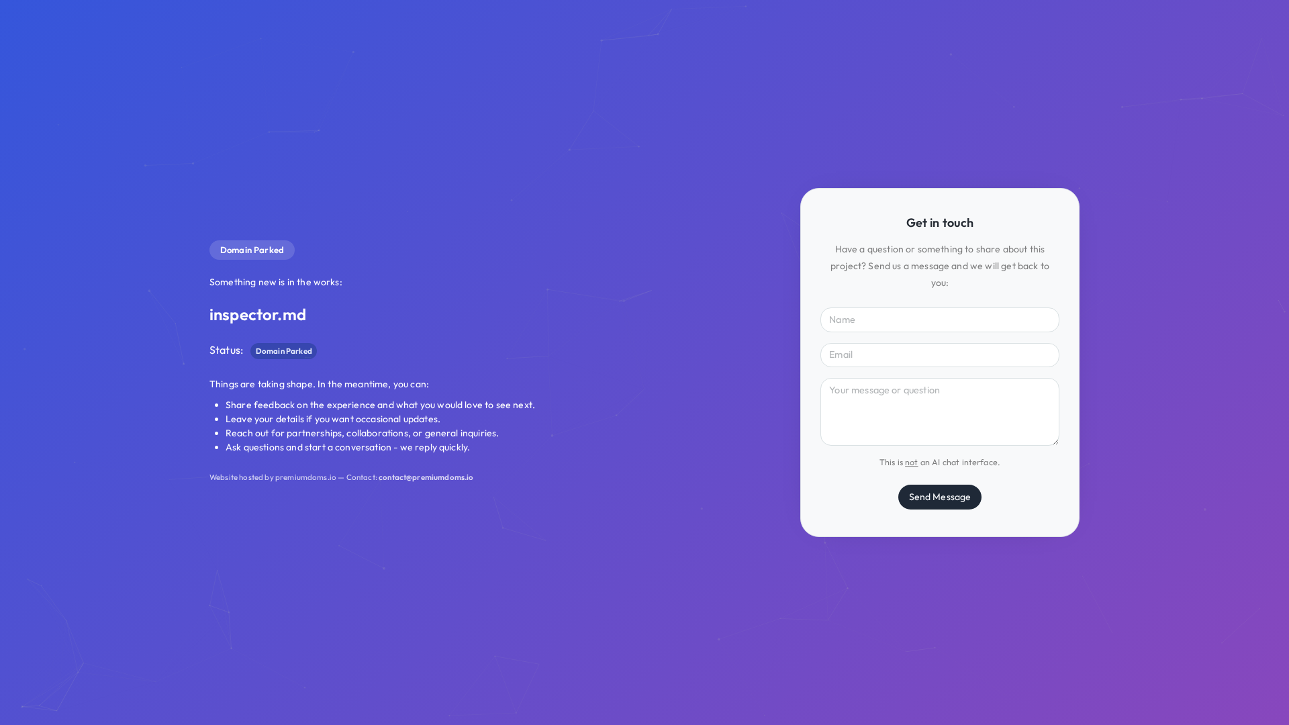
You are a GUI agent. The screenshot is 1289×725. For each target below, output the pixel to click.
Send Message (940, 497)
